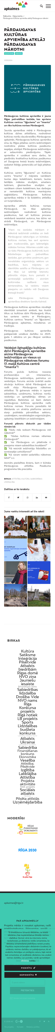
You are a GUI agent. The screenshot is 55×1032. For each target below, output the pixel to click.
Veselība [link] (27, 760)
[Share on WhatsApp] (27, 497)
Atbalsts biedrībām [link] (27, 667)
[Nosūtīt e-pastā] (46, 497)
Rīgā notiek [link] (28, 715)
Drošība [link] (23, 697)
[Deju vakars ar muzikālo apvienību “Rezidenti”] (39, 527)
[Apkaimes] (15, 6)
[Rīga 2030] (27, 850)
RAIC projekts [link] (27, 787)
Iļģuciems (9, 53)
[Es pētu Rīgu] (27, 870)
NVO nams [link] (27, 700)
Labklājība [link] (27, 773)
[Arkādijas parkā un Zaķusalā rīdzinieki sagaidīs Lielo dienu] (15, 527)
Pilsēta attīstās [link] (27, 798)
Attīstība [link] (27, 777)
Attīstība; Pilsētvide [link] (27, 765)
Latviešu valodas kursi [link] (27, 736)
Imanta (19, 53)
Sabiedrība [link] (27, 747)
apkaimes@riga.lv (13, 903)
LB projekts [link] (27, 718)
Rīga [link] (27, 704)
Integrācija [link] (27, 658)
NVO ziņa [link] (27, 676)
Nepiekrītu (27, 975)
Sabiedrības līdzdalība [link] (27, 691)
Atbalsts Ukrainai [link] (27, 740)
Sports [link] (27, 722)
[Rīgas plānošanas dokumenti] (27, 828)
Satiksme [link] (28, 655)
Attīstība (16, 479)
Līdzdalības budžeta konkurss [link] (27, 729)
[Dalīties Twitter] (18, 497)
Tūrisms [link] (27, 796)
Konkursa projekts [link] (27, 709)
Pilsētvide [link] (27, 662)
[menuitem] (40, 6)
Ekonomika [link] (27, 756)
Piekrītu (26, 968)
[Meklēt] (40, 6)
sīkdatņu (25, 960)
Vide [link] (35, 697)
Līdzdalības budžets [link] (27, 745)
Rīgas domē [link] (27, 673)
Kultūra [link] (27, 651)
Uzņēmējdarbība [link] (27, 802)
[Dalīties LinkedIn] (36, 497)
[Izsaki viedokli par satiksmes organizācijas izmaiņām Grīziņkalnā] (15, 549)
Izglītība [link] (27, 770)
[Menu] (47, 6)
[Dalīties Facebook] (8, 497)
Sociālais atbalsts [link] (27, 791)
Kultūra (25, 479)
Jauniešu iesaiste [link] (27, 682)
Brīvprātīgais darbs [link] (27, 687)
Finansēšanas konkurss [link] (27, 752)
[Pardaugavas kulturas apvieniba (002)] (27, 88)
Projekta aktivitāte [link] (27, 782)
